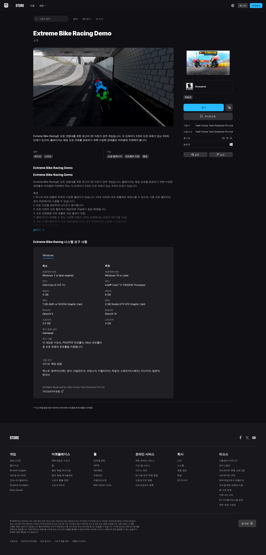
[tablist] (103, 255)
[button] (103, 230)
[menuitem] (75, 19)
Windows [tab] (48, 255)
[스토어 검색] (36, 19)
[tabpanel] (103, 305)
